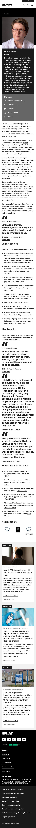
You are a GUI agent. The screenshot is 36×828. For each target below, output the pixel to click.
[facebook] (14, 739)
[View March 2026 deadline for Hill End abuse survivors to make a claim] (18, 556)
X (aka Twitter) (13, 112)
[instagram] (19, 739)
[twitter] (4, 739)
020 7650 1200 (13, 104)
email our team (20, 781)
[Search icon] (28, 5)
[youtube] (24, 739)
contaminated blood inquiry (14, 184)
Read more (6, 239)
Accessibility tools (28, 1)
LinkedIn (11, 108)
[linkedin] (9, 739)
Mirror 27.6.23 (9, 499)
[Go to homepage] (7, 734)
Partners (6, 14)
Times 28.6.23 (22, 490)
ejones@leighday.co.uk (16, 100)
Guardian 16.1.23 (10, 507)
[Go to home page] (7, 5)
